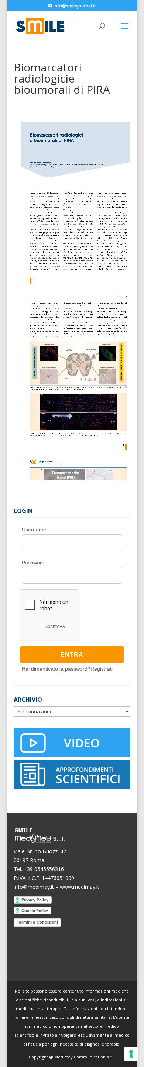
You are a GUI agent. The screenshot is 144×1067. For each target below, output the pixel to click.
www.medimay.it (79, 886)
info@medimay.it (34, 886)
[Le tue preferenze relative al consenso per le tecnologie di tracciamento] (131, 1054)
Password (33, 563)
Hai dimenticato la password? (56, 669)
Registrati (101, 669)
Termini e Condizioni (37, 922)
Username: (35, 530)
